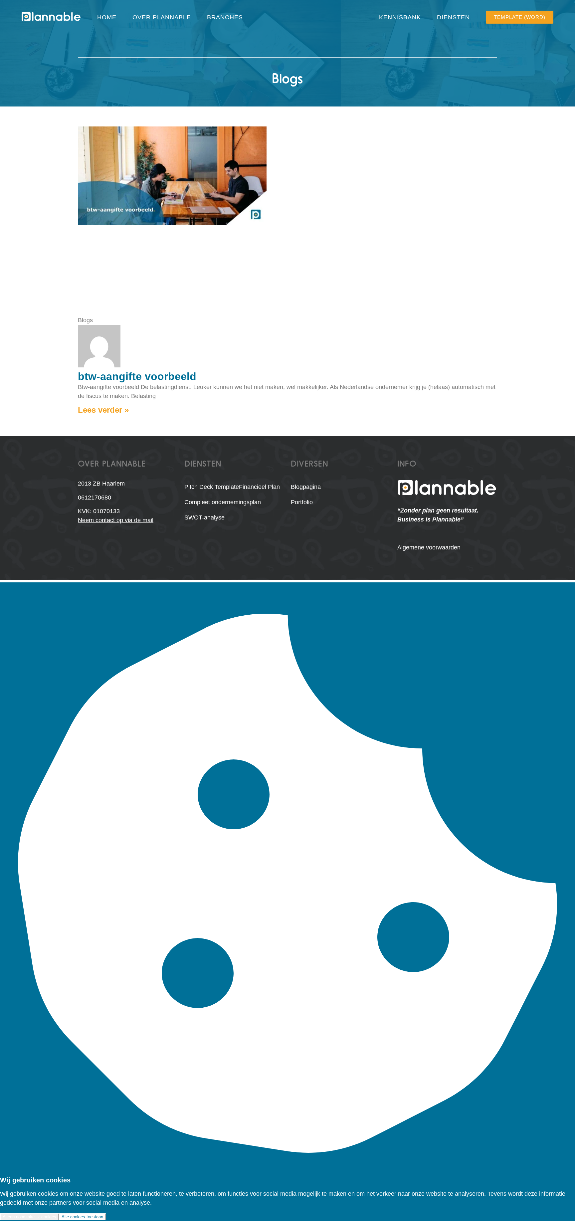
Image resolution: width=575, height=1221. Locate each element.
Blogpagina (306, 487)
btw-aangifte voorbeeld (137, 376)
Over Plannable (161, 17)
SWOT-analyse (204, 517)
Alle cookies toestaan (82, 1216)
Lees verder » (103, 409)
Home (106, 17)
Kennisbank (400, 17)
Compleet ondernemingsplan (222, 502)
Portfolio (302, 502)
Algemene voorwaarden (429, 547)
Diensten (453, 17)
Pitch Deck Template (211, 487)
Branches (225, 17)
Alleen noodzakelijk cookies (29, 1216)
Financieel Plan (259, 487)
